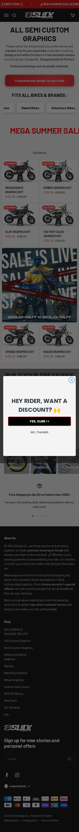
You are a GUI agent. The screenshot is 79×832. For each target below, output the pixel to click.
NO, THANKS (39, 432)
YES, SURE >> (39, 421)
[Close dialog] (72, 380)
